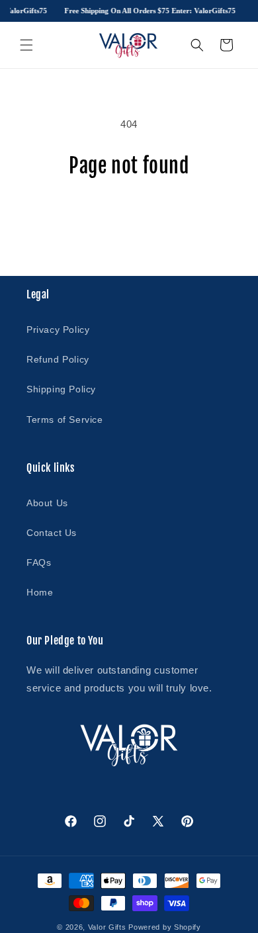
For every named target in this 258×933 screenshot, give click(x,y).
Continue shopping (129, 214)
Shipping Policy (61, 389)
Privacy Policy (57, 329)
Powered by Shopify (164, 927)
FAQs (38, 562)
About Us (47, 503)
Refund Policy (57, 359)
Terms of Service (64, 419)
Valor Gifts (107, 927)
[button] (26, 45)
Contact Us (51, 532)
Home (39, 592)
